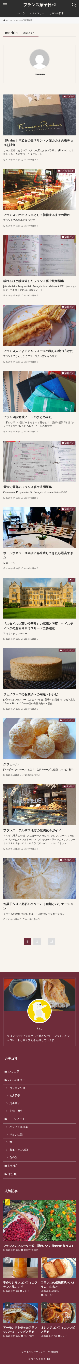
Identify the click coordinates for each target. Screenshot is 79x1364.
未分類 (12, 1174)
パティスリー (16, 1080)
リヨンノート (16, 1119)
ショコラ (13, 1071)
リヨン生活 (16, 1134)
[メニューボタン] (5, 5)
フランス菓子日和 (39, 5)
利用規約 (53, 1351)
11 (51, 941)
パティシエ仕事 (19, 1127)
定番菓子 (15, 1103)
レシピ (12, 1165)
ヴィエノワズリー (20, 1088)
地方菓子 (15, 1095)
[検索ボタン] (74, 5)
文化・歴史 (16, 1111)
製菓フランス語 (19, 1149)
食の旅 (13, 1157)
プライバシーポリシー (33, 1351)
